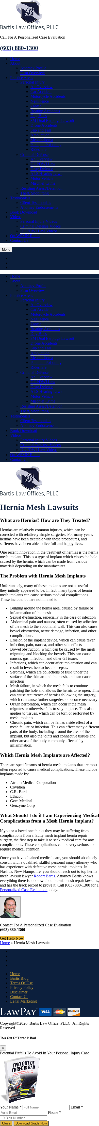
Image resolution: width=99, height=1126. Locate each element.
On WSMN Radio (25, 236)
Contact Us (19, 240)
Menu (6, 249)
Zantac (35, 106)
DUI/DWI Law (42, 164)
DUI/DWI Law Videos (38, 231)
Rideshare (38, 149)
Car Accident (41, 91)
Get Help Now (12, 938)
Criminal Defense (34, 154)
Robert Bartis (44, 876)
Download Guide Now (31, 1123)
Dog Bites (38, 116)
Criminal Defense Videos (40, 226)
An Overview (41, 87)
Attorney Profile (33, 68)
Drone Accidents (43, 125)
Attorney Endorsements (39, 207)
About (15, 63)
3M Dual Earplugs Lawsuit (52, 120)
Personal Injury (32, 82)
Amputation (40, 135)
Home (15, 59)
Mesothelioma (41, 140)
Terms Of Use (21, 983)
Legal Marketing (23, 1001)
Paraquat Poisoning (45, 144)
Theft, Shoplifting (34, 193)
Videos (15, 217)
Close (6, 1123)
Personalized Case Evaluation (23, 890)
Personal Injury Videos (38, 221)
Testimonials (20, 198)
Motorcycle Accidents (47, 96)
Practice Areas (21, 77)
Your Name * (11, 1107)
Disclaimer (18, 992)
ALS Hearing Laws (46, 173)
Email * (77, 1107)
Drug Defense (41, 169)
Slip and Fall (40, 130)
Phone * (54, 1112)
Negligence (39, 101)
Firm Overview (32, 73)
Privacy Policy (22, 987)
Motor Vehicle (41, 178)
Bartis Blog (19, 978)
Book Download (23, 212)
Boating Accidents (45, 111)
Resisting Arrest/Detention (41, 188)
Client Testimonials (35, 202)
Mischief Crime (42, 183)
